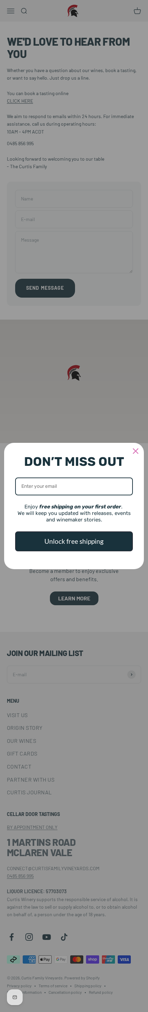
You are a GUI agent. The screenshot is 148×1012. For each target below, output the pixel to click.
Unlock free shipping (74, 541)
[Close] (135, 451)
